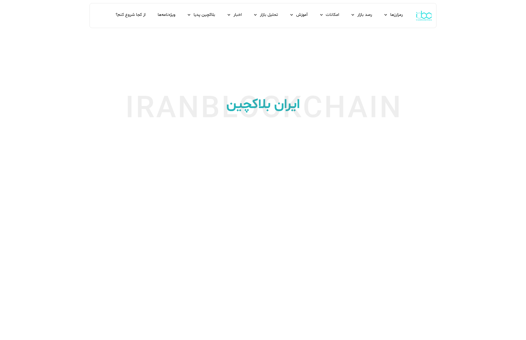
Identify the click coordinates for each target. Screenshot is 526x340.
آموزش (302, 15)
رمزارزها (396, 15)
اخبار (237, 15)
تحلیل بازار (269, 15)
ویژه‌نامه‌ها (166, 15)
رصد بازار (364, 15)
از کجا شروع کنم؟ (131, 15)
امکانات (332, 15)
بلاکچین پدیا (204, 15)
